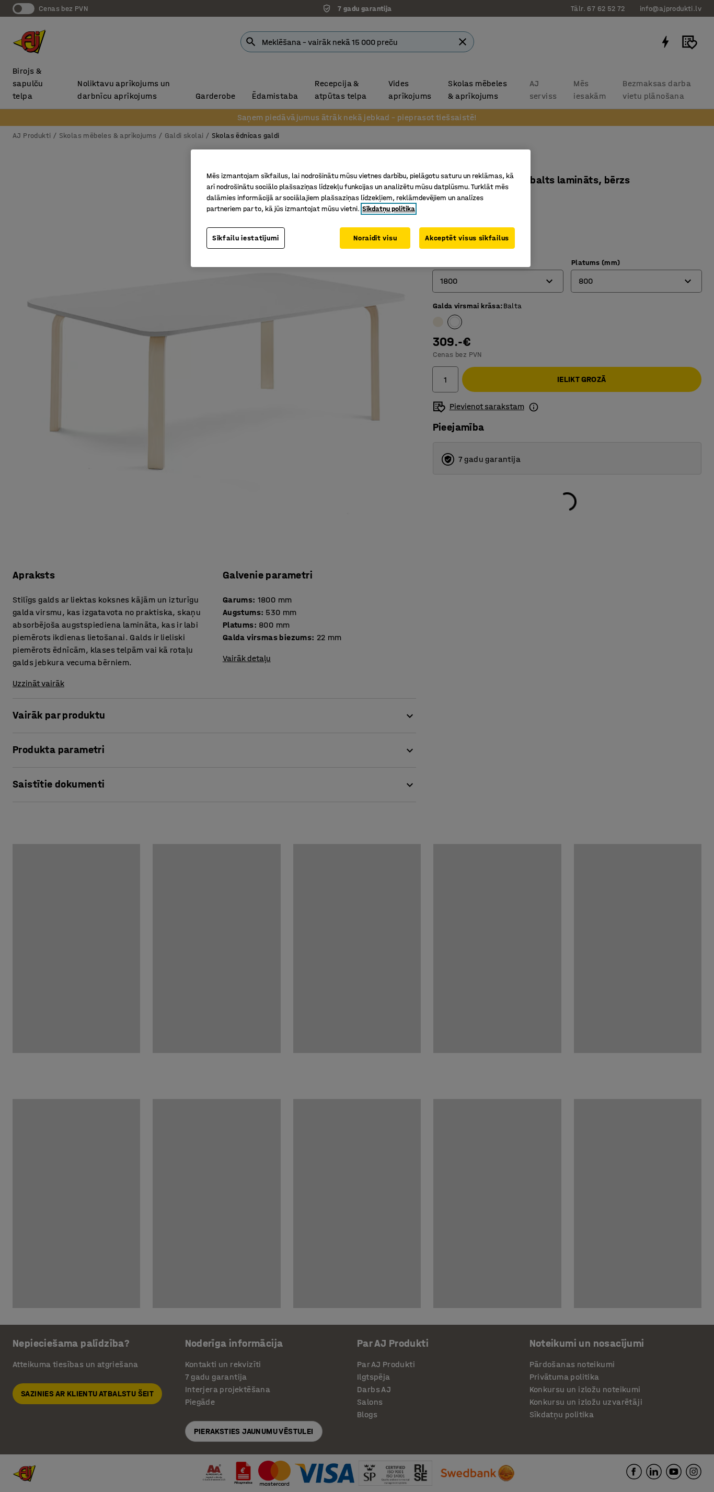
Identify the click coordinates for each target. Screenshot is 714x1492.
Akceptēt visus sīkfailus (467, 238)
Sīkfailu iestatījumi (245, 238)
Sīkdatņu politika (388, 208)
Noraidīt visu (375, 238)
